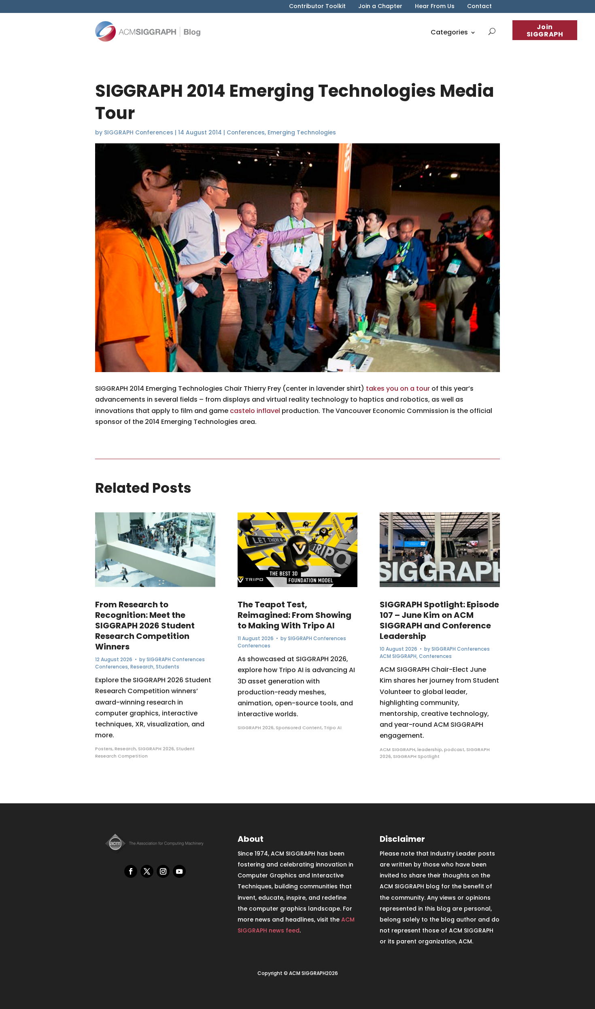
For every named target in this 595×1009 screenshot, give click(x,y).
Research (141, 666)
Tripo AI (333, 727)
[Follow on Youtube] (179, 871)
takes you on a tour (398, 388)
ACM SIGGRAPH (398, 656)
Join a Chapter (380, 6)
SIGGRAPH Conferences (138, 132)
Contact (479, 6)
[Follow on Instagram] (163, 871)
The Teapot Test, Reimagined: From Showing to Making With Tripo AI (294, 615)
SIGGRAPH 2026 (156, 748)
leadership (429, 749)
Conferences (246, 132)
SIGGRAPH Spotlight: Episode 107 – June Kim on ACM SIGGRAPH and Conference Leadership (439, 620)
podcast (454, 749)
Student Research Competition (145, 752)
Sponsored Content (299, 727)
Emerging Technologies (302, 132)
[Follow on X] (146, 871)
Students (167, 666)
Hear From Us (435, 6)
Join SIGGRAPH (545, 30)
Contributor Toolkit (317, 6)
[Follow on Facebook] (130, 871)
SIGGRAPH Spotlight (416, 756)
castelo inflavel (255, 410)
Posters (104, 748)
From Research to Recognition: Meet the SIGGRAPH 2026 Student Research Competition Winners (145, 625)
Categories (449, 32)
